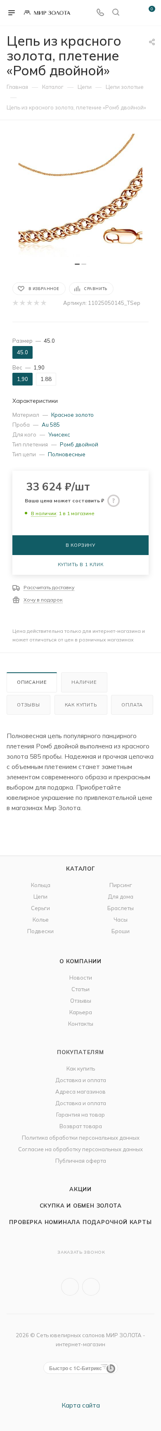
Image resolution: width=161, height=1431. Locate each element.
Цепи (40, 896)
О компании (80, 961)
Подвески (40, 931)
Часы (121, 919)
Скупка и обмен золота (81, 1205)
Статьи (80, 989)
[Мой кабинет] (131, 13)
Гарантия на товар (80, 1114)
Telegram (91, 1287)
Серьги (40, 908)
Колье (41, 919)
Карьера (80, 1012)
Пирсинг (120, 885)
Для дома (120, 896)
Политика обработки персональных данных (81, 1137)
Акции (80, 1189)
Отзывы (28, 705)
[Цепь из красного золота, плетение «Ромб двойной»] (80, 195)
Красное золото (72, 414)
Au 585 (51, 424)
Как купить (81, 705)
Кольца (40, 885)
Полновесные (66, 454)
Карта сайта (81, 1405)
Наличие (84, 682)
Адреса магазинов (80, 1091)
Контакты (80, 1023)
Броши (120, 931)
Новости (80, 977)
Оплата (132, 705)
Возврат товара (80, 1126)
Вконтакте (70, 1287)
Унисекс (59, 434)
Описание (32, 682)
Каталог (80, 868)
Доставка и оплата (80, 1080)
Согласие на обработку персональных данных (80, 1149)
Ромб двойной (79, 444)
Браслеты (120, 908)
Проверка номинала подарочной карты (80, 1222)
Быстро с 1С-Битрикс (75, 1368)
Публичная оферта (80, 1160)
